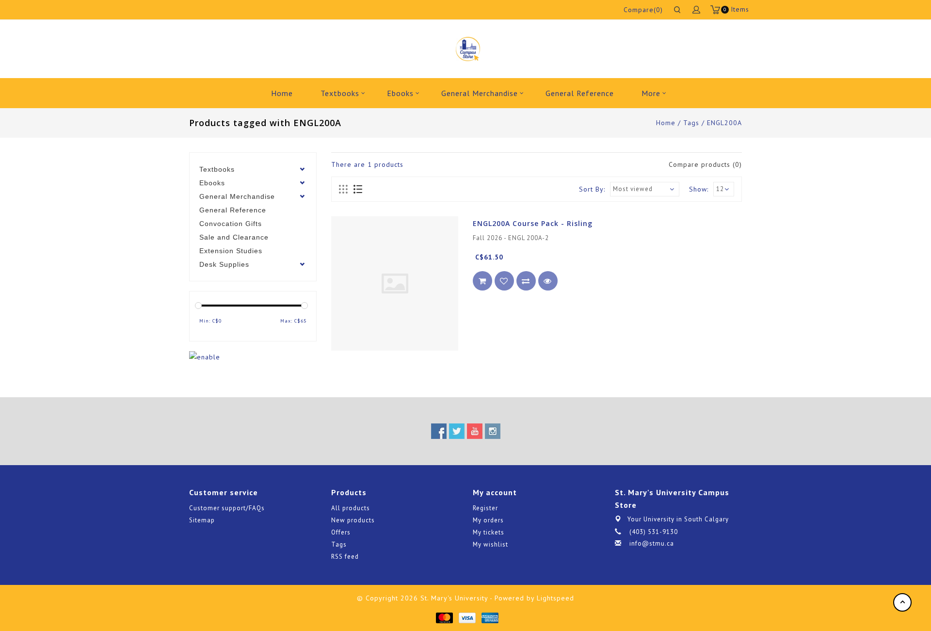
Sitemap (202, 520)
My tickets (488, 532)
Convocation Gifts (230, 223)
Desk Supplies (224, 264)
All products (350, 508)
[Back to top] (902, 602)
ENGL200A (724, 122)
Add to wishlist (504, 281)
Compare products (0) (705, 164)
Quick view (548, 281)
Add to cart (482, 281)
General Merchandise (479, 93)
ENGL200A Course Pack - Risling (533, 223)
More (651, 93)
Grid (343, 189)
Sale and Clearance (234, 237)
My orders (488, 520)
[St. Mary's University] (468, 49)
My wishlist (490, 544)
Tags (691, 122)
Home (282, 93)
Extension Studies (230, 251)
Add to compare (526, 281)
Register (485, 508)
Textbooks (340, 93)
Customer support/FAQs (227, 508)
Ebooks (400, 93)
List (357, 189)
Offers (341, 532)
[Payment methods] (444, 617)
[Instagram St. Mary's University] (492, 431)
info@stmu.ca (651, 543)
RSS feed (345, 556)
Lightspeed (555, 598)
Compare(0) (643, 9)
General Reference (580, 93)
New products (353, 520)
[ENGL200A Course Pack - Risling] (394, 283)
